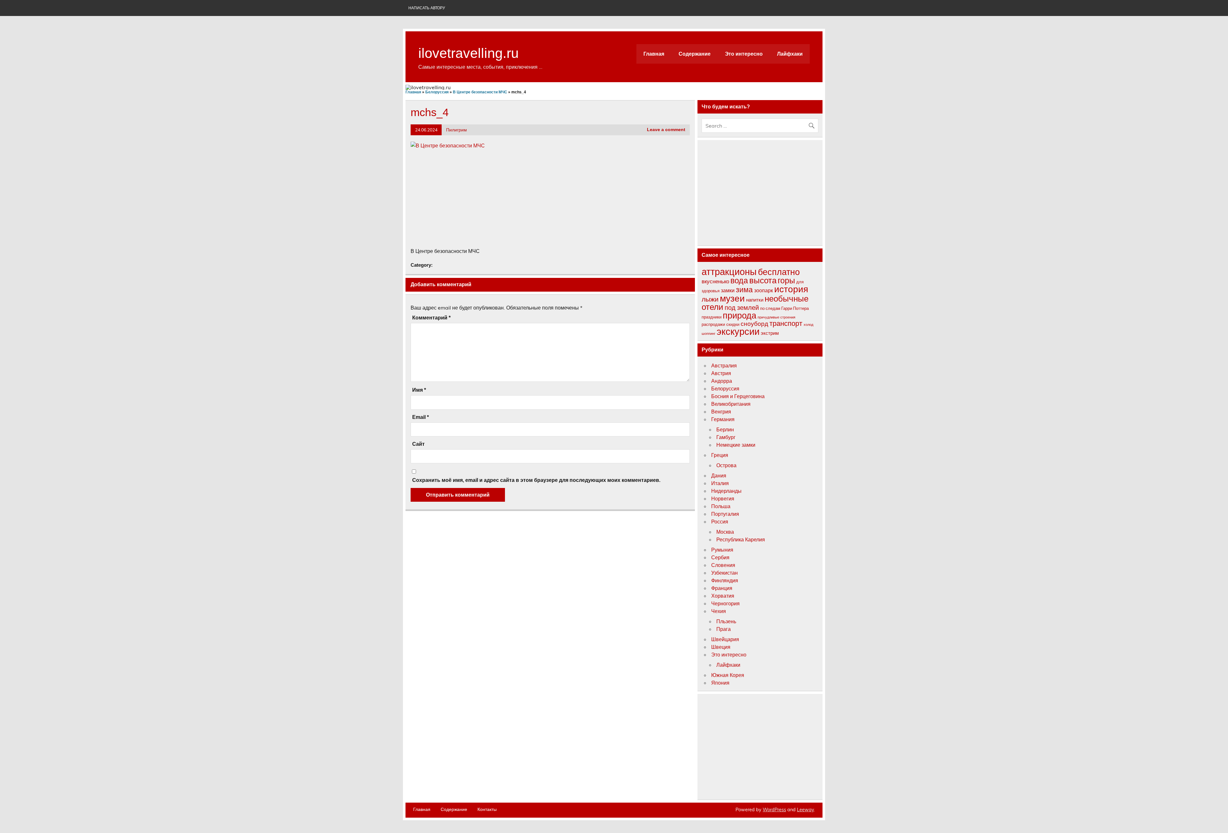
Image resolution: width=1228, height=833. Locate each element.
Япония (720, 683)
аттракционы (729, 271)
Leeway (805, 810)
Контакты (487, 809)
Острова (726, 465)
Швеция (720, 647)
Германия (723, 419)
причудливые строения (776, 317)
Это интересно (744, 54)
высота (762, 280)
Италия (720, 483)
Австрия (721, 373)
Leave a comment (666, 129)
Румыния (722, 549)
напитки (754, 300)
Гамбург (726, 437)
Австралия (724, 365)
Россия (719, 521)
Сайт (418, 444)
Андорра (721, 381)
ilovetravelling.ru (468, 53)
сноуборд (754, 323)
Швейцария (725, 639)
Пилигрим (456, 129)
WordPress (774, 810)
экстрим (770, 333)
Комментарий (431, 317)
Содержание (695, 54)
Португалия (725, 514)
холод (808, 324)
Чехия (718, 611)
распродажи (713, 324)
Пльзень (726, 621)
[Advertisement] (550, 198)
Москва (725, 532)
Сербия (720, 557)
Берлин (725, 429)
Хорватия (722, 596)
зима (744, 289)
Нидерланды (726, 491)
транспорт (785, 323)
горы (786, 280)
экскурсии (738, 331)
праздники (711, 316)
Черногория (725, 603)
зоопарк (763, 290)
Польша (720, 506)
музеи (732, 298)
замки (728, 290)
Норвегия (722, 498)
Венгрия (721, 411)
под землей (742, 307)
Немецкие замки (735, 445)
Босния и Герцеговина (738, 396)
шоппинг (708, 333)
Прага (723, 629)
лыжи (710, 299)
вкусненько (715, 281)
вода (739, 280)
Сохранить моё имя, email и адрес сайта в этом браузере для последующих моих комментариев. (536, 480)
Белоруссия (725, 388)
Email (420, 417)
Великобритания (731, 404)
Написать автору (426, 7)
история (791, 289)
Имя (419, 390)
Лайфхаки (790, 54)
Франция (721, 588)
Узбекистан (724, 573)
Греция (719, 455)
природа (739, 315)
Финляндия (724, 580)
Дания (718, 475)
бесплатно (779, 271)
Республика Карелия (740, 539)
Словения (723, 565)
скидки (732, 324)
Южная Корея (727, 675)
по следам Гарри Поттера (784, 308)
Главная (653, 54)
